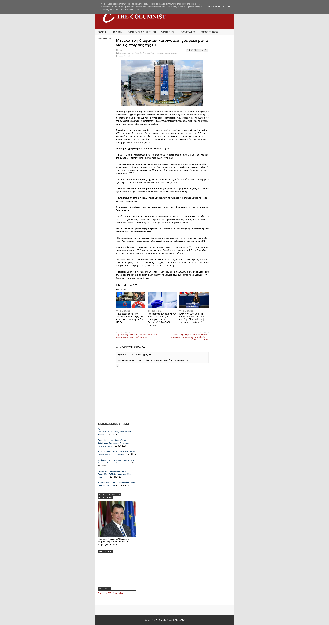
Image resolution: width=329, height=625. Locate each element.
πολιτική (168, 53)
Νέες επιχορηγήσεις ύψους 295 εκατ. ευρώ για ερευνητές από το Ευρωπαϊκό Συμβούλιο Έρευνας (162, 319)
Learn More (214, 7)
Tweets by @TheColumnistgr (111, 593)
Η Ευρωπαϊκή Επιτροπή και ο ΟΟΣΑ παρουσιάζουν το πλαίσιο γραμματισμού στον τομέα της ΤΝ (115, 474)
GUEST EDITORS (209, 32)
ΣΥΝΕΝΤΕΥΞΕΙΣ (105, 38)
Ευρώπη (153, 53)
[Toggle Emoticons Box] (117, 365)
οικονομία (160, 53)
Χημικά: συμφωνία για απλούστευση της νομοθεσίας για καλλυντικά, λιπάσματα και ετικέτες (114, 432)
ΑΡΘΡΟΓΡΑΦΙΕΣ (188, 32)
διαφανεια (121, 53)
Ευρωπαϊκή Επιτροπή (142, 53)
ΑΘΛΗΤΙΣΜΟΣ (167, 32)
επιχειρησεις (129, 53)
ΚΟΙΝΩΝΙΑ (118, 32)
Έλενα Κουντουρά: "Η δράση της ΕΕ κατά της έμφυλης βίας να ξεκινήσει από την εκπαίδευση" (193, 318)
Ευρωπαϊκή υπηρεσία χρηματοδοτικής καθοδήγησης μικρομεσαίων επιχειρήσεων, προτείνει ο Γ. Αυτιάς (114, 443)
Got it (226, 7)
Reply (120, 50)
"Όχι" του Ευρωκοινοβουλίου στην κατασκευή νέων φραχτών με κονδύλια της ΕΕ (136, 336)
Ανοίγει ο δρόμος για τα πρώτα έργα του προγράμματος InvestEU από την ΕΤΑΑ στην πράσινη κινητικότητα (188, 337)
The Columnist (161, 620)
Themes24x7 (180, 620)
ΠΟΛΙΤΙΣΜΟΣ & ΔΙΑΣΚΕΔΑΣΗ (142, 32)
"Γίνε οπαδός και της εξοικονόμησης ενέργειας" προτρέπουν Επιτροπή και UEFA (130, 318)
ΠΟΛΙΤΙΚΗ (102, 32)
